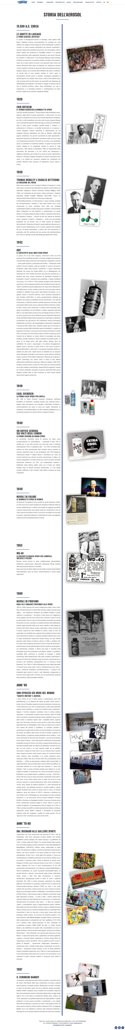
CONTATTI (98, 2)
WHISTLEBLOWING (78, 2)
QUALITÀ (69, 2)
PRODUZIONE (49, 2)
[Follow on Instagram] (119, 1027)
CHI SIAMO (39, 2)
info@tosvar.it (78, 1023)
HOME (33, 2)
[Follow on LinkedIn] (116, 1027)
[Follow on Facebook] (122, 1027)
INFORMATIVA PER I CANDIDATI (62, 1025)
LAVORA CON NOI (89, 2)
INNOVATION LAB (59, 2)
